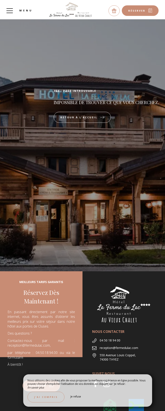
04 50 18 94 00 (110, 340)
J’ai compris (46, 397)
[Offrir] (114, 10)
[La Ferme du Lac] (71, 9)
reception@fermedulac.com (119, 348)
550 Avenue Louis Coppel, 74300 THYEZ (118, 357)
